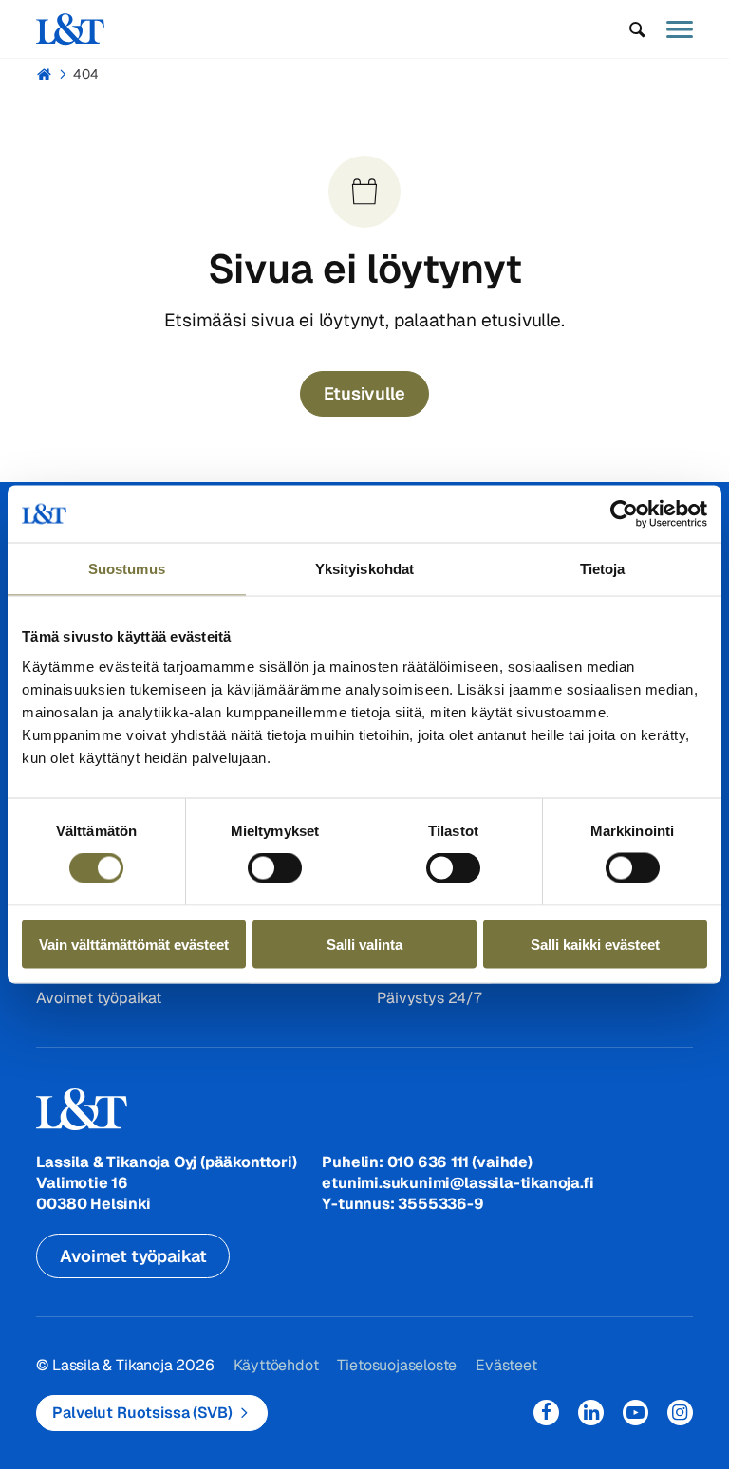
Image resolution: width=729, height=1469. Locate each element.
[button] (637, 29)
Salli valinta (364, 944)
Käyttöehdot (276, 1365)
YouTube (635, 1412)
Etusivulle (364, 393)
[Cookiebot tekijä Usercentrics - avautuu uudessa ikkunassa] (624, 514)
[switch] (275, 868)
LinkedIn (591, 1412)
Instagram (680, 1412)
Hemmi (44, 74)
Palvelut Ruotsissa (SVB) (142, 1413)
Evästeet (506, 1365)
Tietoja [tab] (603, 569)
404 (86, 74)
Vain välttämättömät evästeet (134, 944)
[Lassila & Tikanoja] (70, 28)
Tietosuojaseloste (397, 1365)
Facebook (546, 1412)
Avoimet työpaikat (98, 998)
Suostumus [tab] (126, 569)
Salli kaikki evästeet (595, 944)
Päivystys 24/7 (428, 998)
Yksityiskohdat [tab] (364, 569)
